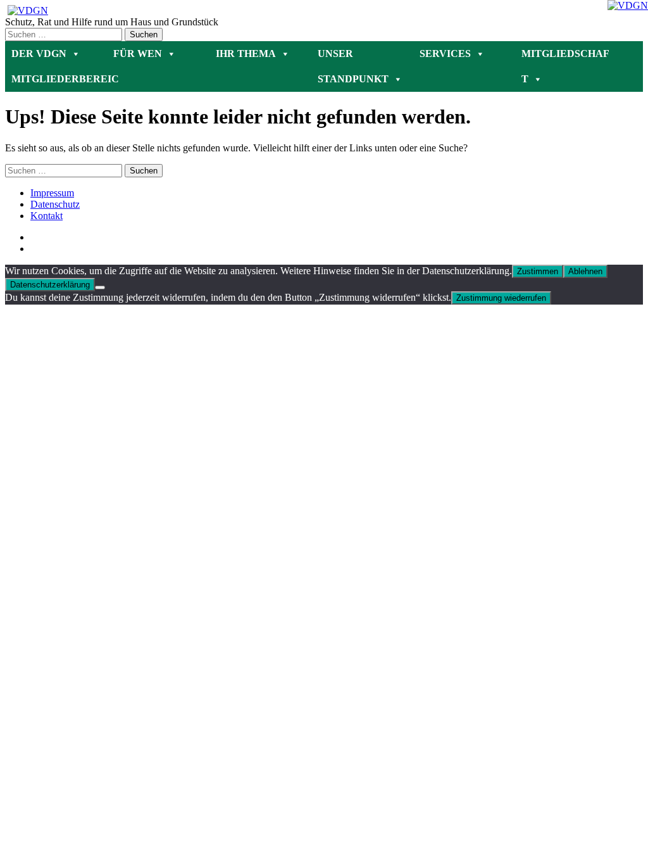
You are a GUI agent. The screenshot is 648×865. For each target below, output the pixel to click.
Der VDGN (38, 53)
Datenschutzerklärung (50, 284)
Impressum (52, 192)
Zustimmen (537, 271)
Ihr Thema (246, 53)
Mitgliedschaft (565, 57)
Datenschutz (55, 204)
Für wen (137, 53)
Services (445, 53)
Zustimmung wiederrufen (501, 298)
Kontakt (46, 215)
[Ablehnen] (100, 287)
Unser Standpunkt (353, 57)
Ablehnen (585, 271)
